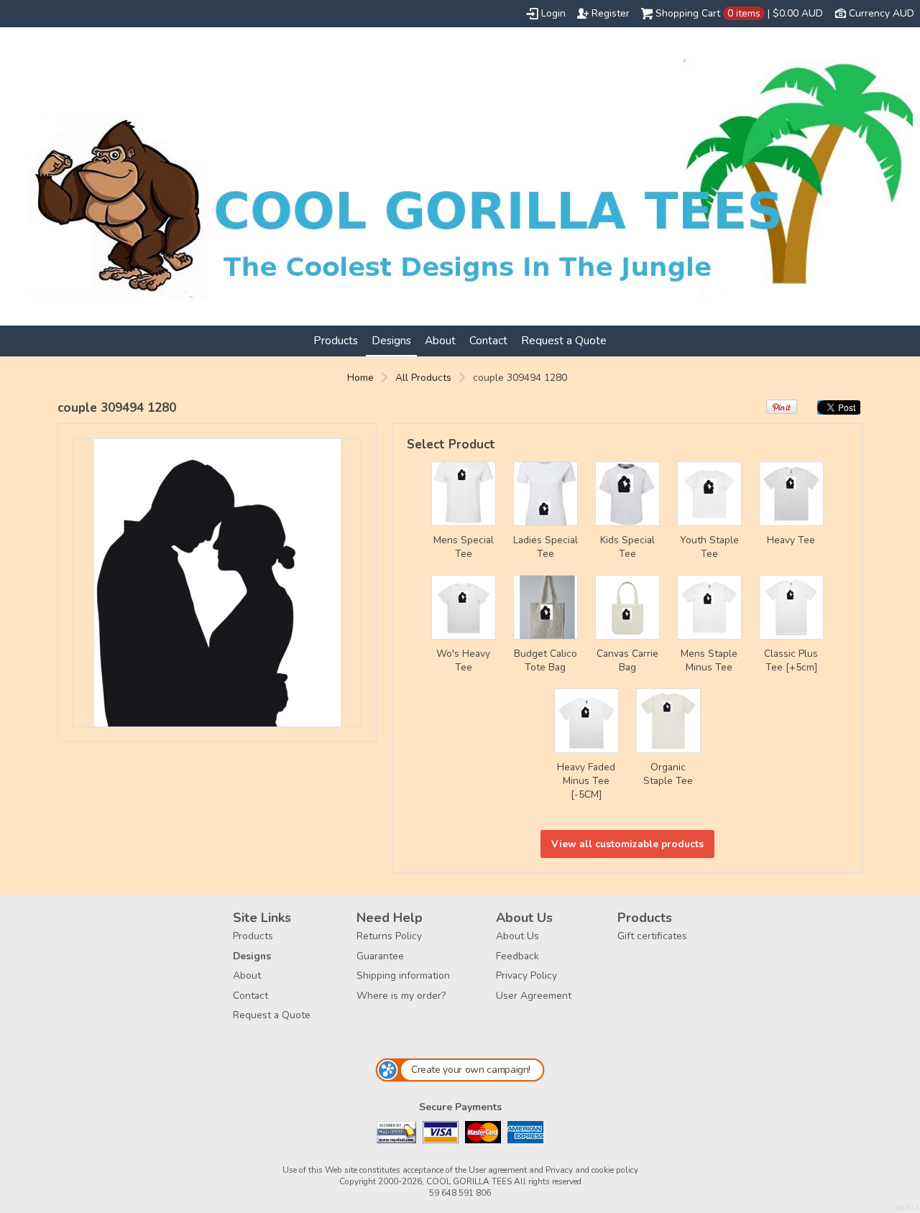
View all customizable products (627, 844)
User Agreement (533, 995)
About (440, 340)
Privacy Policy (526, 975)
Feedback (517, 956)
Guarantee (380, 956)
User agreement (498, 1170)
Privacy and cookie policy (592, 1170)
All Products (423, 377)
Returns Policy (389, 936)
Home (360, 377)
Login (553, 13)
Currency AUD (881, 13)
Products (335, 340)
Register (611, 13)
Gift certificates (652, 936)
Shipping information (403, 975)
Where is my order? (401, 995)
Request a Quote (564, 340)
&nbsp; (463, 493)
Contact (488, 340)
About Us (517, 936)
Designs (391, 340)
